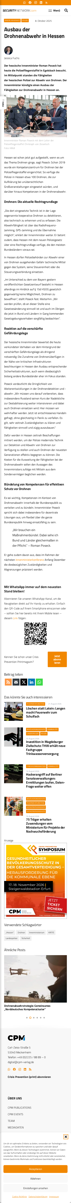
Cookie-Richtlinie (19, 1196)
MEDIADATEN (16, 1127)
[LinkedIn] (25, 1069)
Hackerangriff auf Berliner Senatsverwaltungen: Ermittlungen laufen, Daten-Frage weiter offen (45, 780)
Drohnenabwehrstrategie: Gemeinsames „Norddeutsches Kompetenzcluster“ (27, 1007)
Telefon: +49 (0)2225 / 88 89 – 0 (27, 1057)
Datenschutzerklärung (38, 1196)
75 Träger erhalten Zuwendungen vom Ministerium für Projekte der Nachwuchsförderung (45, 825)
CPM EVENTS (15, 1114)
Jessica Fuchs (11, 58)
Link (15, 618)
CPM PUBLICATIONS (19, 1107)
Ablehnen (35, 1179)
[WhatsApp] (9, 1069)
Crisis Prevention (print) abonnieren (29, 1077)
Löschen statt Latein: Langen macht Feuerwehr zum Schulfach (45, 712)
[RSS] (30, 1069)
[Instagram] (19, 1069)
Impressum (54, 1196)
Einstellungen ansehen (35, 1188)
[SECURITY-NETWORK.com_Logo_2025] (19, 10)
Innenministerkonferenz (30, 560)
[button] (66, 1137)
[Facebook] (14, 1069)
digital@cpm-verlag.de (21, 1062)
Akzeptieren (35, 1169)
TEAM (11, 1121)
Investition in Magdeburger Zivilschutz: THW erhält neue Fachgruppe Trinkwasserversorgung (45, 747)
